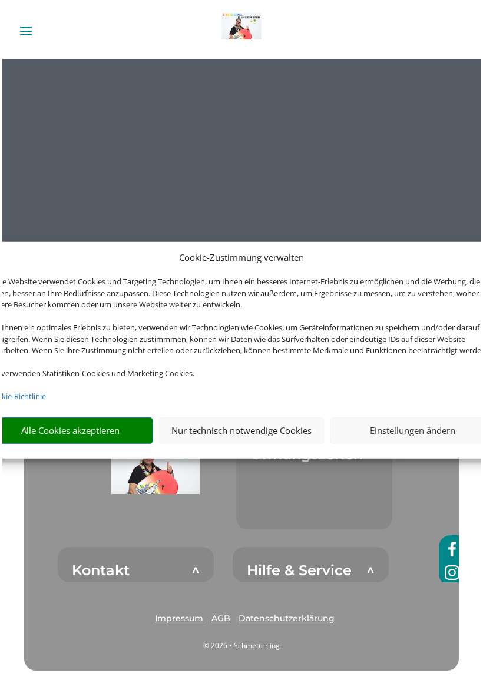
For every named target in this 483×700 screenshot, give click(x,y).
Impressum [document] (179, 618)
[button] (155, 465)
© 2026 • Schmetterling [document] (241, 646)
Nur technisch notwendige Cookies (241, 430)
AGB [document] (220, 618)
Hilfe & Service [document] (299, 570)
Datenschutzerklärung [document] (287, 618)
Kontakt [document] (101, 570)
